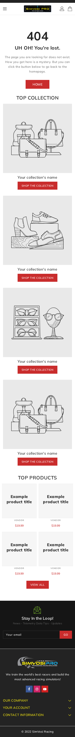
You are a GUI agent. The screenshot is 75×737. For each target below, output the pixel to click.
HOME (37, 84)
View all (37, 585)
